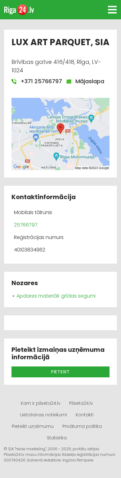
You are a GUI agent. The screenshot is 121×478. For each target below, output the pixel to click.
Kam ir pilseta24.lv (40, 403)
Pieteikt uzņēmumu (33, 426)
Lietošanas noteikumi (43, 415)
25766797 (26, 224)
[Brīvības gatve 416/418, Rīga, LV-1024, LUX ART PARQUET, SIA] (60, 133)
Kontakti (84, 415)
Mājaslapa (88, 81)
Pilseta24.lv (81, 403)
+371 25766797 (39, 81)
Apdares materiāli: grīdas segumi (56, 295)
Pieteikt (60, 372)
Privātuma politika (82, 426)
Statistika (57, 438)
